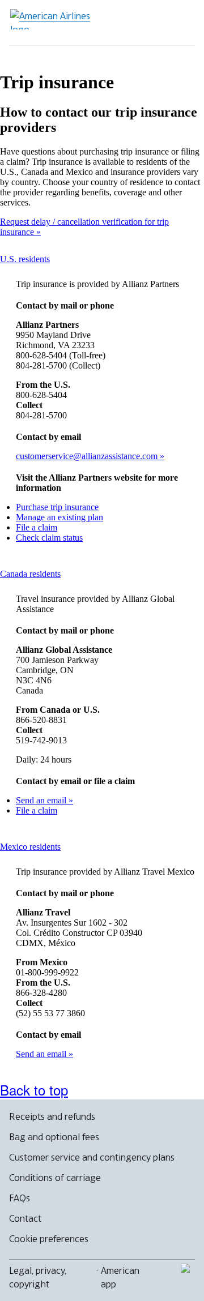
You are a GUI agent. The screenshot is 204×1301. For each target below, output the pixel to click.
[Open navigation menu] (179, 22)
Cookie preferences (48, 1238)
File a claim (36, 527)
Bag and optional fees (54, 1136)
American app (120, 1277)
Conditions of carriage (55, 1177)
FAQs (19, 1198)
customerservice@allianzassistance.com (88, 456)
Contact (25, 1218)
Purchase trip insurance (57, 507)
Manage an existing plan (59, 517)
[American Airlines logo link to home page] (54, 19)
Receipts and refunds (52, 1116)
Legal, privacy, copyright (37, 1277)
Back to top (34, 1089)
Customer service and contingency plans (92, 1157)
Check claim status (49, 537)
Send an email (42, 800)
